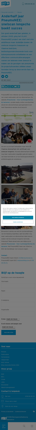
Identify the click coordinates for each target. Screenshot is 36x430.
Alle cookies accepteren (18, 217)
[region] (18, 215)
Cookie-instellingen (18, 222)
